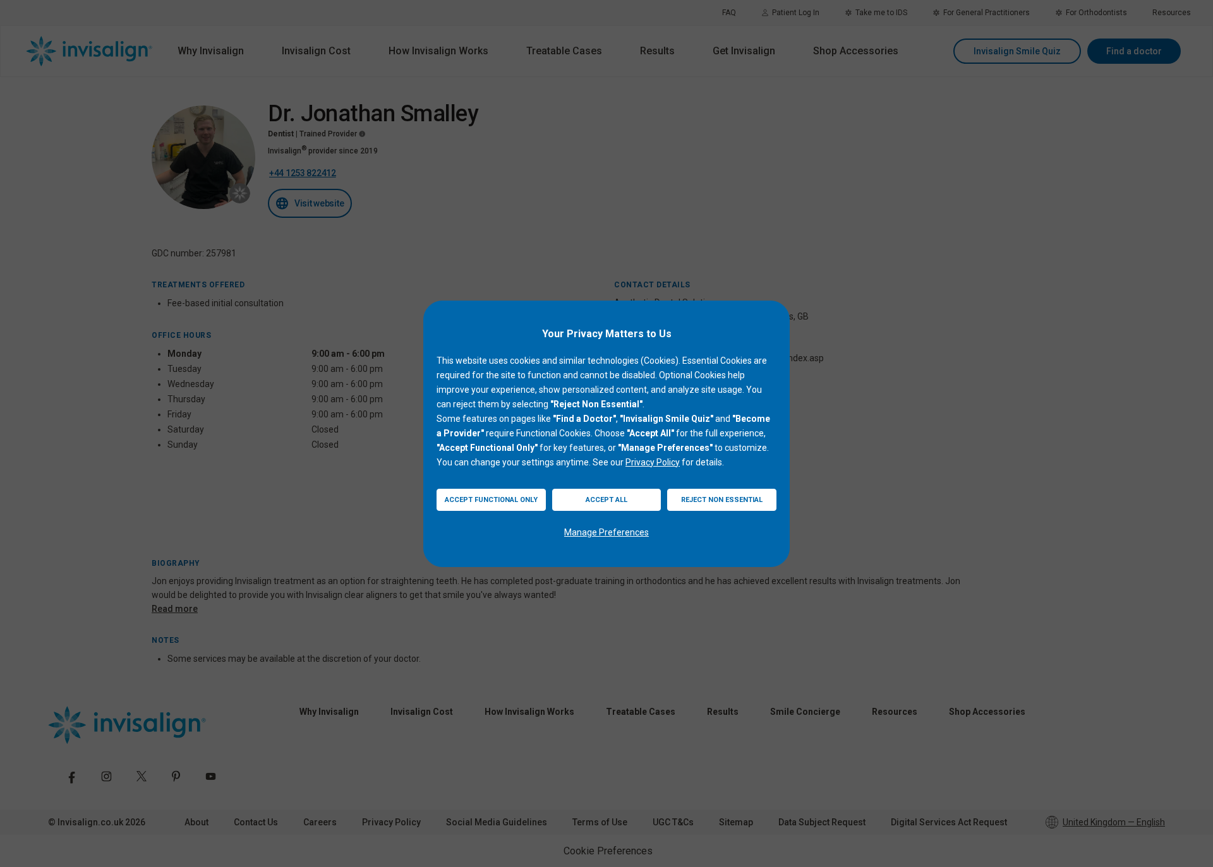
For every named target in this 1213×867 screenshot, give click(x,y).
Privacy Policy (652, 462)
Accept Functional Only (491, 500)
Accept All (606, 500)
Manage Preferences (606, 532)
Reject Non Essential (722, 500)
